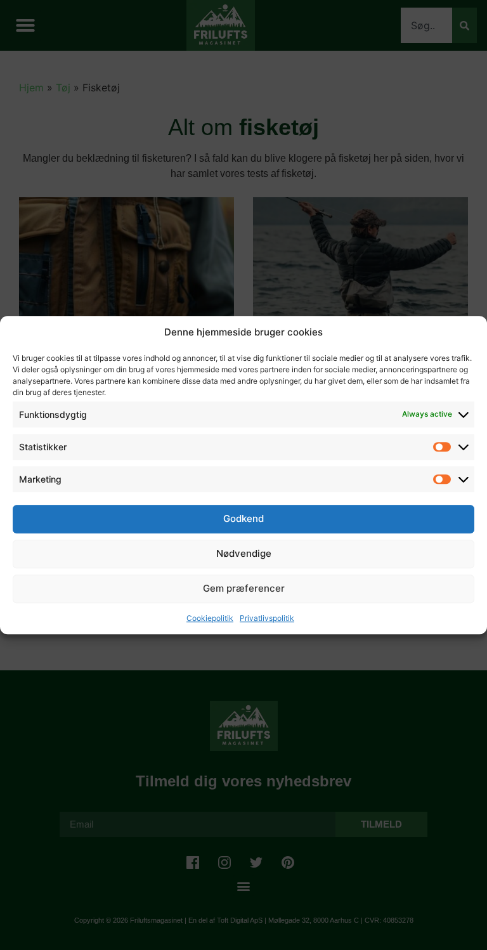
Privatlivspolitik (267, 618)
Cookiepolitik (209, 618)
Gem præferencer (244, 588)
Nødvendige (243, 553)
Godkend (243, 518)
